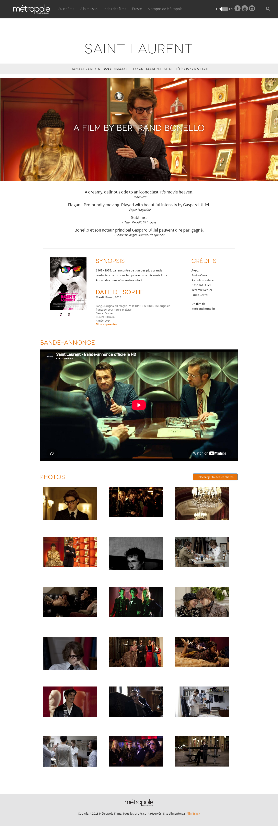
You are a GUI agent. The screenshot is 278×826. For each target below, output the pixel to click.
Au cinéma (66, 8)
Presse (137, 8)
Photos (137, 68)
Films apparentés (106, 324)
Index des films (115, 8)
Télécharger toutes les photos (215, 477)
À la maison (89, 8)
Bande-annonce (115, 68)
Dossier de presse (159, 68)
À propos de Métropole (165, 8)
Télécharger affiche (192, 68)
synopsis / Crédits (86, 68)
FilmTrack (193, 813)
